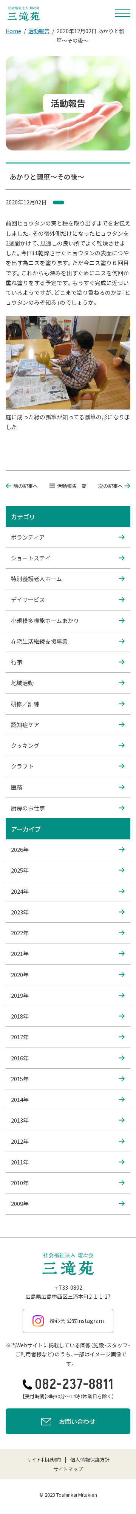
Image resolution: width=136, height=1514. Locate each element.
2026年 (20, 849)
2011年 (20, 1162)
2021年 (20, 953)
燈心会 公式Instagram (76, 1320)
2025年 (20, 870)
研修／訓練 (25, 704)
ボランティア (28, 537)
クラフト (22, 766)
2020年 (20, 975)
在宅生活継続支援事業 (39, 641)
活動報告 (38, 31)
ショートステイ (31, 558)
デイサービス (28, 599)
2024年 (20, 891)
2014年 (20, 1099)
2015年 (20, 1079)
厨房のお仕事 (28, 808)
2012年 (20, 1141)
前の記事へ (25, 485)
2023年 (20, 912)
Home (13, 31)
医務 (16, 787)
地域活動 (22, 683)
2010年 (20, 1183)
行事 (16, 662)
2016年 (20, 1058)
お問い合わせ (77, 1421)
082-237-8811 (74, 1384)
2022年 (20, 933)
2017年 (20, 1037)
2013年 (20, 1120)
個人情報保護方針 (90, 1459)
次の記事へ (110, 485)
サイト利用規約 (43, 1459)
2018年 (20, 1016)
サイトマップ (68, 1469)
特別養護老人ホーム (36, 579)
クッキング (25, 745)
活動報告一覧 (72, 485)
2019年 (20, 995)
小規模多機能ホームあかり (45, 620)
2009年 (20, 1203)
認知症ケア (25, 725)
